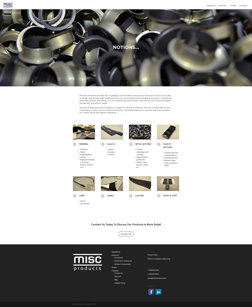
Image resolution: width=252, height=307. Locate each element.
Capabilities (211, 6)
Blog (116, 280)
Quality (234, 6)
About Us (117, 276)
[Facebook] (151, 292)
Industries (222, 6)
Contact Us (126, 234)
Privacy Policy (153, 255)
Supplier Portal (119, 283)
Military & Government (122, 264)
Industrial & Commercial (123, 261)
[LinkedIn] (158, 292)
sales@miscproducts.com (157, 278)
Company (243, 6)
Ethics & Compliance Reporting (159, 259)
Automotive (118, 258)
